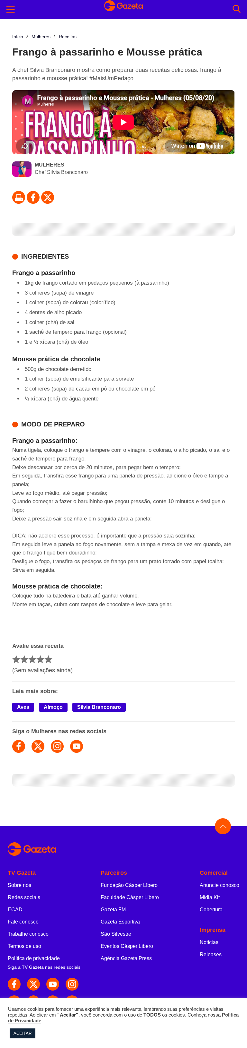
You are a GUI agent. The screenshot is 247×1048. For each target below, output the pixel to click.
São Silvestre (116, 934)
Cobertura (211, 909)
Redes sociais (24, 897)
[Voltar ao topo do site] (223, 826)
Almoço (53, 707)
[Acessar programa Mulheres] (22, 169)
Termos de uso (24, 946)
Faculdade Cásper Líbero (130, 897)
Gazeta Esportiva (120, 921)
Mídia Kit (210, 897)
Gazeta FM (113, 909)
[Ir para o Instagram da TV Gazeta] (72, 984)
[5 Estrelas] (48, 659)
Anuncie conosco (219, 885)
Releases (211, 954)
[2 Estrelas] (24, 659)
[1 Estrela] (16, 659)
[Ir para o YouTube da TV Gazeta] (52, 984)
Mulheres (49, 165)
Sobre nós (19, 885)
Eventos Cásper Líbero (127, 946)
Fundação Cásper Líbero (129, 885)
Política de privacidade (34, 958)
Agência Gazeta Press (126, 958)
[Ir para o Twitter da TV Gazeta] (47, 197)
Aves (23, 707)
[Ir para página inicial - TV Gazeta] (123, 9)
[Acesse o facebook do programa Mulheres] (18, 746)
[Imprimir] (18, 197)
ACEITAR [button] (23, 1033)
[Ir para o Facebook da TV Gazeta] (33, 197)
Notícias (209, 942)
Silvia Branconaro (99, 707)
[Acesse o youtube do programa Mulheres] (76, 746)
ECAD (15, 909)
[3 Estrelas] (32, 659)
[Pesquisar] (237, 9)
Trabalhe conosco (28, 934)
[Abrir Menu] (10, 9)
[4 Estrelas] (40, 659)
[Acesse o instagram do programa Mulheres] (57, 746)
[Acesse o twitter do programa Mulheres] (38, 746)
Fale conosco (23, 921)
